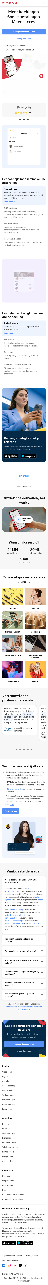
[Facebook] (3, 1265)
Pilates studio (8, 1152)
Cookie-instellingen (10, 1260)
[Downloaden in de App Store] (11, 456)
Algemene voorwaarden (12, 1255)
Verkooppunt (8, 1095)
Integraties (7, 1109)
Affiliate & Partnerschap (12, 1199)
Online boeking (8, 1086)
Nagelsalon (7, 1128)
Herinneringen (8, 1100)
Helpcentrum (8, 1181)
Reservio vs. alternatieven (13, 1194)
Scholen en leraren (10, 1147)
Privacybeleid (32, 1255)
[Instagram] (9, 1265)
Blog (4, 1190)
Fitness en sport (9, 1138)
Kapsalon (6, 1124)
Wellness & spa (8, 1133)
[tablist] (24, 725)
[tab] (20, 119)
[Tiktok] (26, 1265)
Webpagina (7, 1090)
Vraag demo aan (8, 1072)
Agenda (5, 1081)
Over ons (6, 1176)
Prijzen (5, 1076)
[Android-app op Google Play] (28, 456)
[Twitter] (20, 1265)
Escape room (7, 1156)
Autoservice (7, 1161)
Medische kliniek (9, 1142)
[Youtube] (14, 1265)
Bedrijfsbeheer (8, 1104)
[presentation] (44, 3)
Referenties (7, 1185)
